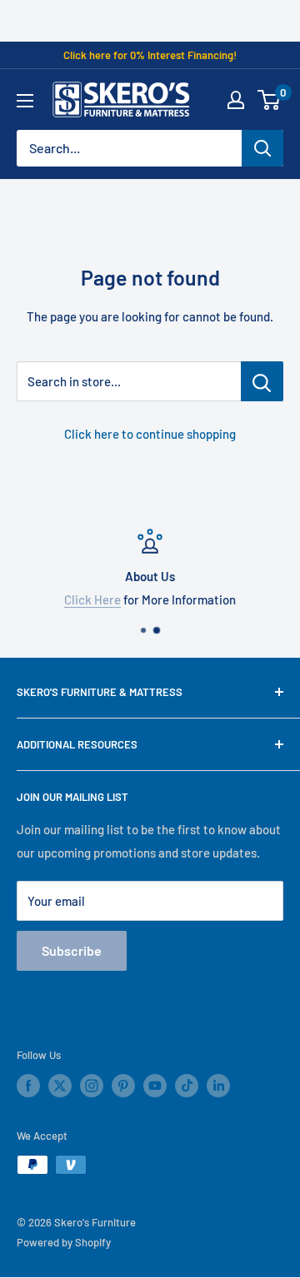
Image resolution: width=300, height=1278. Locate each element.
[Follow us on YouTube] (155, 1085)
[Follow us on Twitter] (60, 1085)
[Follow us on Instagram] (91, 1085)
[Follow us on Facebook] (28, 1085)
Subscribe (72, 950)
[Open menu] (25, 100)
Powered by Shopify (64, 1242)
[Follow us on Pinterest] (123, 1085)
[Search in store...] (262, 381)
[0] (269, 100)
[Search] (262, 148)
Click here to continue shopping (150, 433)
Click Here (92, 599)
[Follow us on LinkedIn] (218, 1085)
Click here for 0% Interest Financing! (150, 55)
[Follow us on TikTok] (186, 1085)
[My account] (236, 100)
